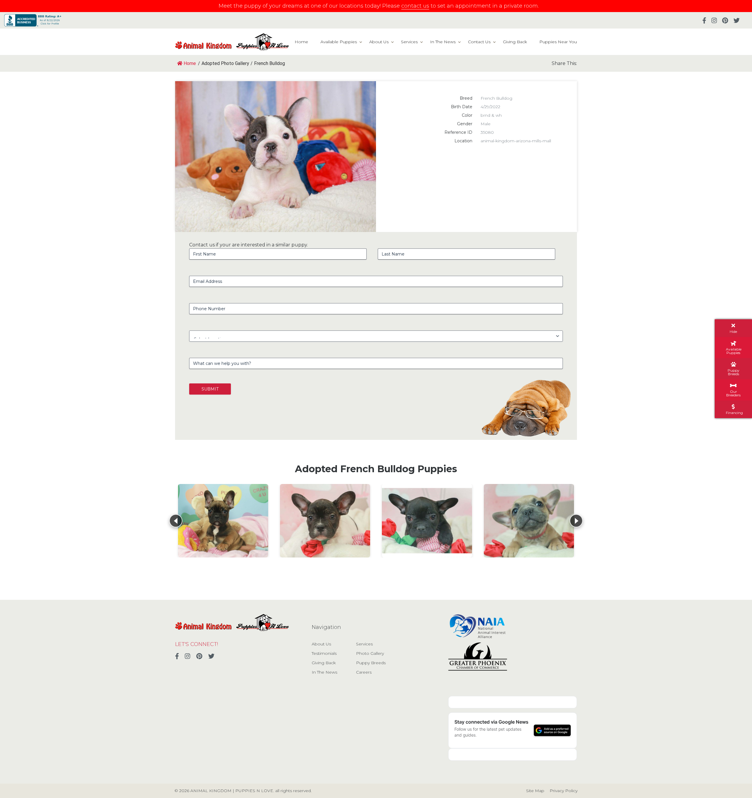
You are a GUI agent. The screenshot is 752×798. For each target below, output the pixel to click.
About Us (379, 41)
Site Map (535, 790)
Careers (364, 672)
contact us (415, 6)
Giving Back (515, 41)
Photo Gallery (370, 653)
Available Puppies (338, 41)
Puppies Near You (558, 41)
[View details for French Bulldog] (223, 520)
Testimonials (324, 653)
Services (409, 41)
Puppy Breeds (371, 662)
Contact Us (479, 41)
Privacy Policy (564, 790)
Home (301, 41)
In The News (443, 41)
